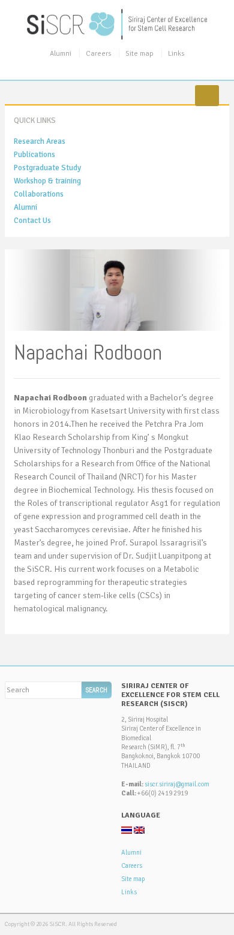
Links (176, 53)
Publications (34, 154)
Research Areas (39, 141)
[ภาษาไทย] (126, 830)
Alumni (60, 53)
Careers (98, 53)
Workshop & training (47, 181)
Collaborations (39, 194)
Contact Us (32, 220)
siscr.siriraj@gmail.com (177, 784)
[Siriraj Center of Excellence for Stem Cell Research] (117, 24)
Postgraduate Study (47, 168)
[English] (139, 830)
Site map (139, 53)
